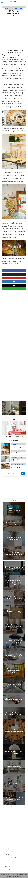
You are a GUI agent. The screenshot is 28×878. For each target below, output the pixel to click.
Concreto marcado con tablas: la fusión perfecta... (14, 685)
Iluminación (8, 8)
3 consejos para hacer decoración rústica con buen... (14, 670)
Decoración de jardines (16, 457)
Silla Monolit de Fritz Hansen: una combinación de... (14, 626)
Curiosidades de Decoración (18, 451)
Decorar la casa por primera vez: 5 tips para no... (14, 783)
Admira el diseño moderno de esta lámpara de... (14, 798)
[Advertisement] (14, 33)
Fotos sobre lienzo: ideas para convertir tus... (14, 509)
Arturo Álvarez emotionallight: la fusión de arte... (14, 731)
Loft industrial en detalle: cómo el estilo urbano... (14, 656)
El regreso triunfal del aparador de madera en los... (14, 612)
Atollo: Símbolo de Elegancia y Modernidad (14, 752)
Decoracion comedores (17, 464)
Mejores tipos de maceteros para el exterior (14, 538)
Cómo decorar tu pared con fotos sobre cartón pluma (14, 700)
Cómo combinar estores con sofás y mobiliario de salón (14, 568)
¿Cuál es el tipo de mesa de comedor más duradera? (14, 553)
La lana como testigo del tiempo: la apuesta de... (14, 597)
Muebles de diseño (17, 8)
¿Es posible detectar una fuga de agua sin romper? (14, 641)
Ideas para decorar (20, 7)
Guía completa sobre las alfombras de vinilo (14, 524)
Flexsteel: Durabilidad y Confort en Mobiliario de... (14, 767)
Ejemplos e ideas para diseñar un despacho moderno (14, 582)
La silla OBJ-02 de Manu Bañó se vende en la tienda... (14, 713)
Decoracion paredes (8, 7)
